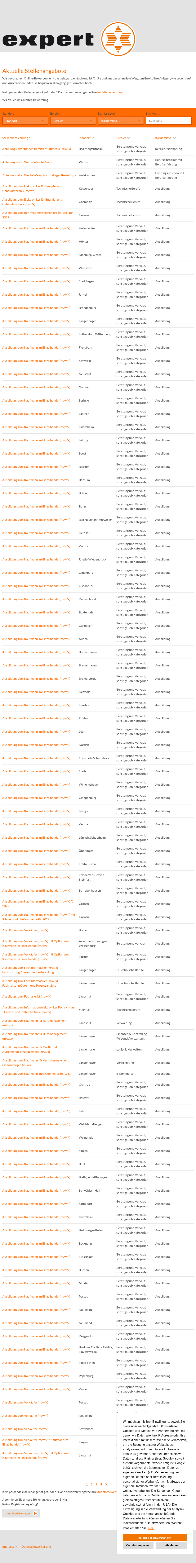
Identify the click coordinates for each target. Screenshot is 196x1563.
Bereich (55, 113)
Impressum (9, 1546)
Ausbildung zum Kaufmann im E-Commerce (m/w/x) (36, 1073)
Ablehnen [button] (171, 1545)
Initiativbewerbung (109, 92)
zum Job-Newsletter (18, 1513)
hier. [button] (151, 1528)
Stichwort (152, 113)
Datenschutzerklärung (36, 1546)
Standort (8, 113)
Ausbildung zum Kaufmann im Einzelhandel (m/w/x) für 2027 (38, 903)
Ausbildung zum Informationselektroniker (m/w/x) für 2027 (37, 215)
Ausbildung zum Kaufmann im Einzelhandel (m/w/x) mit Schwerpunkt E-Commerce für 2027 (38, 917)
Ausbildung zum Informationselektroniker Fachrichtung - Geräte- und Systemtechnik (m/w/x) (38, 1009)
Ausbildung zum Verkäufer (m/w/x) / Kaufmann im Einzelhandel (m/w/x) (35, 1442)
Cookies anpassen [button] (138, 1545)
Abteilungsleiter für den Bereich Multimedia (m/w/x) (36, 148)
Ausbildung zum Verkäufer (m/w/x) (25, 930)
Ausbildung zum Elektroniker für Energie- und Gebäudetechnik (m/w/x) (32, 202)
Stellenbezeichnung (15, 138)
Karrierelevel (106, 113)
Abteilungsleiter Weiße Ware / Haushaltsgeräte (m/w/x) (39, 175)
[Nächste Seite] (106, 1484)
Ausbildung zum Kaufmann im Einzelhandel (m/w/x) (36, 228)
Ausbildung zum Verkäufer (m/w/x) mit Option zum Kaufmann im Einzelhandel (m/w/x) (35, 943)
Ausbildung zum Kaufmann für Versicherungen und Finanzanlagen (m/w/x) (35, 1062)
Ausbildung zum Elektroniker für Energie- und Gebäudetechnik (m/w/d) (32, 188)
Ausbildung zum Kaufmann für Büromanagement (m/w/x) (34, 1023)
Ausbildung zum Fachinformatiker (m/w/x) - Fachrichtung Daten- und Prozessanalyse (31, 983)
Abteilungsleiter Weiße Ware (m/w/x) (27, 162)
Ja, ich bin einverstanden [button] (155, 1537)
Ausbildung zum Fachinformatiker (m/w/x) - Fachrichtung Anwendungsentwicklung (31, 970)
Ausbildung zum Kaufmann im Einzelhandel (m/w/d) (36, 1097)
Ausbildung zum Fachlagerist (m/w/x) (26, 996)
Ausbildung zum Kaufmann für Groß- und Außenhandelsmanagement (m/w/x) (29, 1049)
